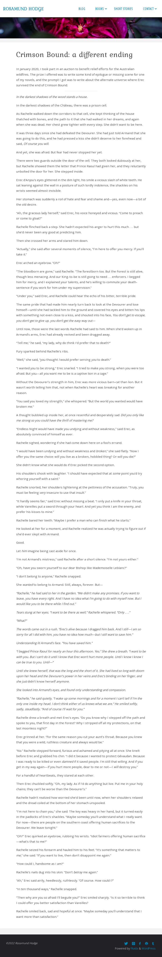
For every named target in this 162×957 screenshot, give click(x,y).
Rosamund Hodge (23, 8)
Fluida (134, 948)
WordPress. (149, 948)
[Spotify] (146, 943)
